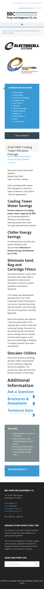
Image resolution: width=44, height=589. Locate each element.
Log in (22, 583)
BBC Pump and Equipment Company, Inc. (22, 17)
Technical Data (14, 159)
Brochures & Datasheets (18, 401)
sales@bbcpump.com (26, 8)
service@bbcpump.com (13, 511)
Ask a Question (22, 135)
